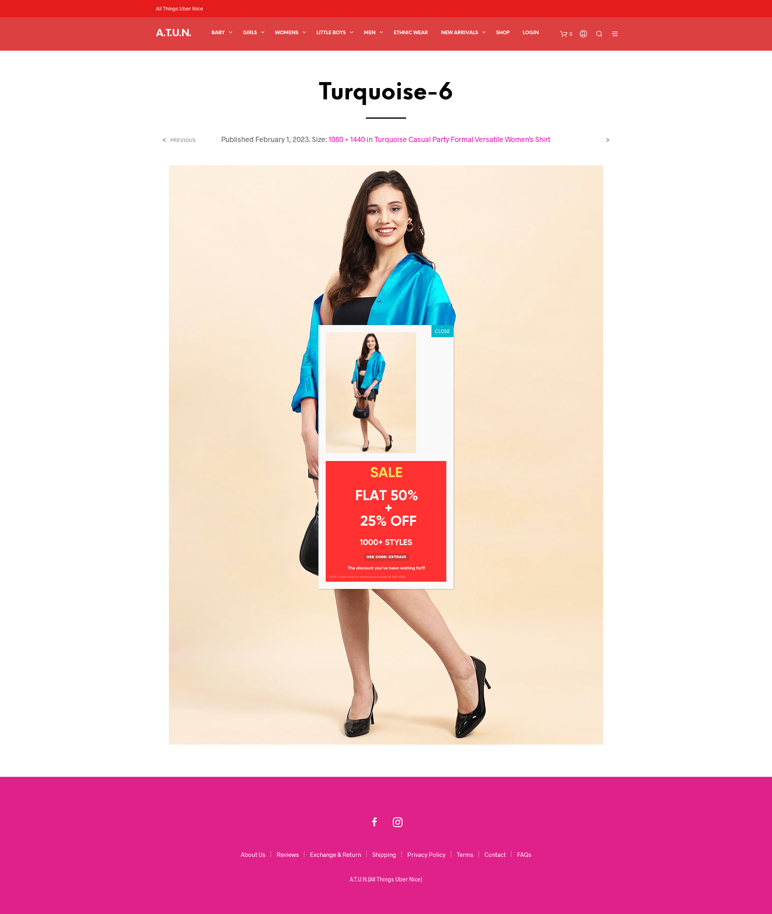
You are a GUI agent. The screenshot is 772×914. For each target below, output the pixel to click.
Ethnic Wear (411, 32)
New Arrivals (459, 32)
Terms (465, 854)
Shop (502, 32)
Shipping (384, 854)
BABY (218, 32)
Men (370, 32)
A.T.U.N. (173, 34)
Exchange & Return (335, 854)
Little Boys (331, 32)
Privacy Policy (426, 854)
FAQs (524, 854)
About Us (253, 854)
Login (531, 32)
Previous (182, 140)
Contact (495, 854)
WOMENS (286, 32)
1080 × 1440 (347, 139)
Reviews (288, 854)
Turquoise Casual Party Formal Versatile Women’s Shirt (462, 139)
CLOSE (442, 331)
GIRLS (250, 32)
